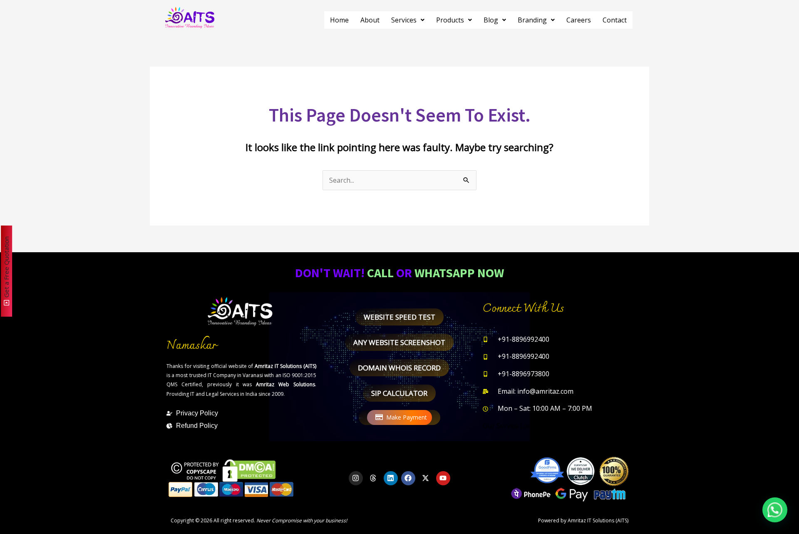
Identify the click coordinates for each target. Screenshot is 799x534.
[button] (407, 20)
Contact (615, 20)
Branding (532, 20)
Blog (491, 20)
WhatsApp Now (459, 273)
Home (339, 20)
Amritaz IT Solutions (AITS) (598, 520)
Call (380, 273)
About (370, 20)
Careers (578, 20)
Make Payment (406, 417)
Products (450, 20)
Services (404, 20)
